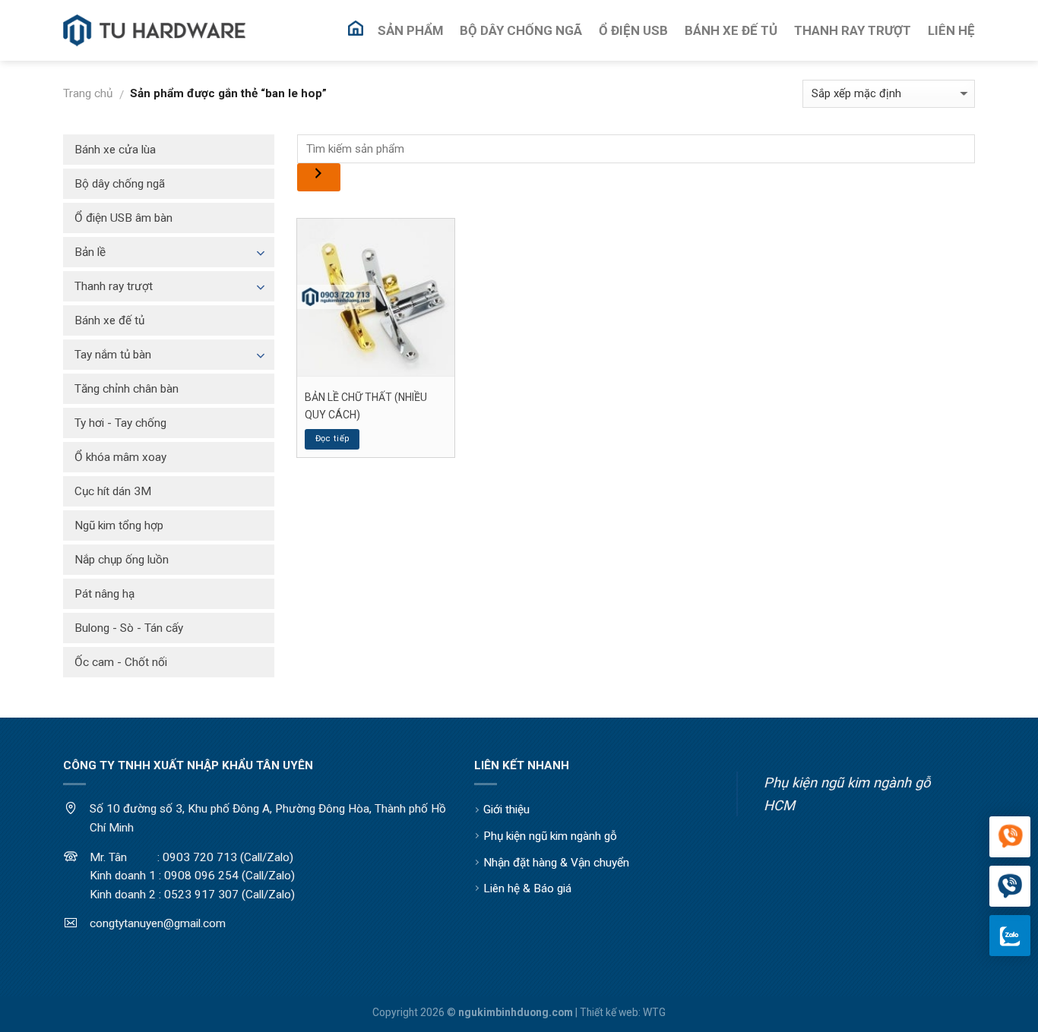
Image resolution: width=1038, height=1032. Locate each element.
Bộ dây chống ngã (119, 184)
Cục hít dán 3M (112, 491)
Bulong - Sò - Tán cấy (128, 628)
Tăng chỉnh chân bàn (126, 389)
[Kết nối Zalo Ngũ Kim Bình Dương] (1009, 935)
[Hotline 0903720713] (1010, 887)
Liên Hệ (951, 30)
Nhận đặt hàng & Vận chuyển (556, 862)
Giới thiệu (506, 809)
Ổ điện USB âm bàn (123, 218)
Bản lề (90, 252)
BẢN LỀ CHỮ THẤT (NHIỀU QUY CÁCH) (366, 405)
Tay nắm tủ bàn (112, 354)
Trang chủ (87, 93)
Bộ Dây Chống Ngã (521, 30)
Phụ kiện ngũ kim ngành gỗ (550, 836)
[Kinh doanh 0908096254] (1010, 837)
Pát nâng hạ (104, 594)
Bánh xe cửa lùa (115, 149)
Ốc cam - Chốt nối (120, 662)
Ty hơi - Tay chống (120, 423)
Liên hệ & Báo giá (527, 888)
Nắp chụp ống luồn (121, 559)
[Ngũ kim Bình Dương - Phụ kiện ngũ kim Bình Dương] (154, 30)
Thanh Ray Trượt (852, 30)
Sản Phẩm (410, 30)
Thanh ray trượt (113, 286)
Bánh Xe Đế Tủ (731, 30)
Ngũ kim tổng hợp (118, 525)
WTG (654, 1012)
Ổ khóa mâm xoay (120, 457)
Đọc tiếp (332, 438)
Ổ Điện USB (633, 30)
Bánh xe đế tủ (109, 320)
